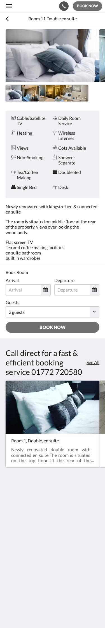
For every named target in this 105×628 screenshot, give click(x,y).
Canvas (36, 612)
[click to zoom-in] (52, 55)
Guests (12, 302)
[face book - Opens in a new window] (11, 551)
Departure (64, 280)
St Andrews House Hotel (33, 5)
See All (93, 362)
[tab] (52, 568)
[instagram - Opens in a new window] (26, 551)
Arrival (12, 280)
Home (11, 577)
